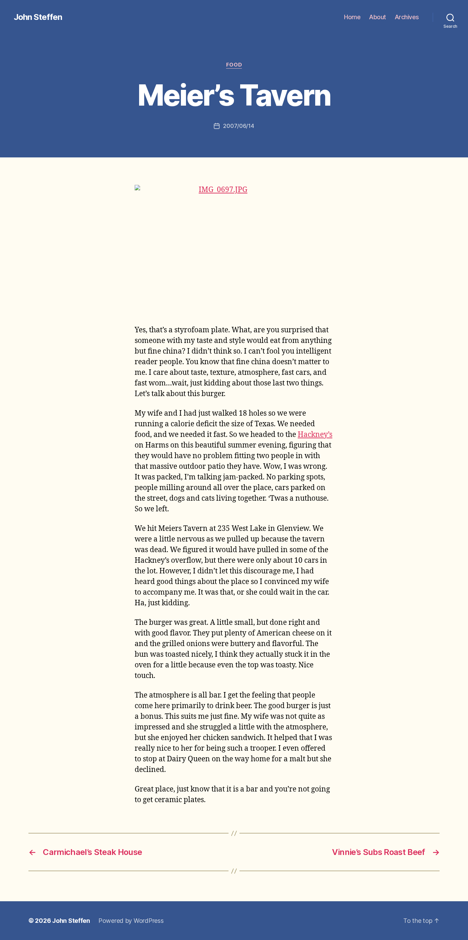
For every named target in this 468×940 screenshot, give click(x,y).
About (377, 17)
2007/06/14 (238, 125)
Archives (407, 17)
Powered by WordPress (131, 920)
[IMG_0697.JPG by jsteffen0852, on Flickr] (234, 250)
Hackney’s (315, 434)
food (234, 65)
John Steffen (38, 17)
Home (352, 17)
